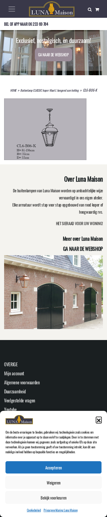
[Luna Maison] (51, 8)
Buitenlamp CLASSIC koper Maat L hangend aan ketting (49, 90)
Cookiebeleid (34, 510)
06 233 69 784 (38, 24)
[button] (99, 419)
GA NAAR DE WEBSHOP (53, 54)
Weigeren (54, 483)
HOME (13, 90)
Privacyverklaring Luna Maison (61, 510)
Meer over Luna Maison (83, 238)
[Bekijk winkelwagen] (99, 9)
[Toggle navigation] (11, 9)
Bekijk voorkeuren (54, 498)
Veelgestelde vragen (19, 400)
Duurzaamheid (15, 391)
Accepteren (53, 467)
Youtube (10, 409)
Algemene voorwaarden (22, 382)
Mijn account (14, 373)
